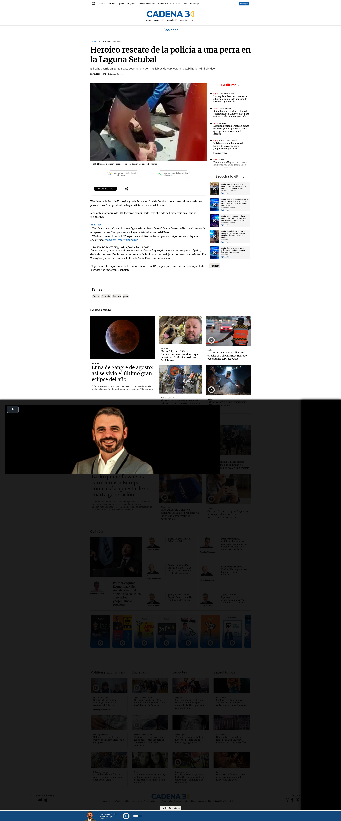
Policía (96, 296)
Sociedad (96, 41)
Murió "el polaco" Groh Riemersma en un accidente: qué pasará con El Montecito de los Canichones (180, 356)
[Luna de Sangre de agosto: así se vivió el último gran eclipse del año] (122, 337)
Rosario (183, 20)
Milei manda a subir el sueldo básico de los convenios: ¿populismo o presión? (228, 146)
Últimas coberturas (147, 4)
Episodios (225, 193)
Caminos (111, 4)
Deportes (101, 4)
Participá (244, 4)
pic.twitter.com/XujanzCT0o (121, 239)
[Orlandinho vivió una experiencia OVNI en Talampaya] (228, 380)
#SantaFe (96, 224)
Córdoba (170, 20)
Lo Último (147, 20)
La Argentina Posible (226, 94)
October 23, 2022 (140, 247)
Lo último (229, 85)
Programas (131, 4)
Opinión (121, 4)
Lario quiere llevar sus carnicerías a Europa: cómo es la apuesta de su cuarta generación (230, 99)
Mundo (195, 20)
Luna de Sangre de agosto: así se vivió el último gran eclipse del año (122, 373)
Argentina (157, 20)
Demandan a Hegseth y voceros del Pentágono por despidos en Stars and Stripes (230, 165)
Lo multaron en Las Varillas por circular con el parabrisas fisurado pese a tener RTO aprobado (227, 355)
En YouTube (175, 4)
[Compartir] (126, 189)
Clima (185, 4)
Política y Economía (168, 398)
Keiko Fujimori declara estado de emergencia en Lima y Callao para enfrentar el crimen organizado (231, 114)
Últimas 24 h (162, 4)
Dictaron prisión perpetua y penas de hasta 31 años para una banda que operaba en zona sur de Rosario (231, 130)
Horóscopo (194, 4)
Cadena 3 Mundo (225, 109)
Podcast (214, 265)
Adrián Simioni (221, 153)
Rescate (117, 296)
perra (125, 296)
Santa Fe (106, 296)
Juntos (210, 350)
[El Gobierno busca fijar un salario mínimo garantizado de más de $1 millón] (180, 379)
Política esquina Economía (228, 141)
